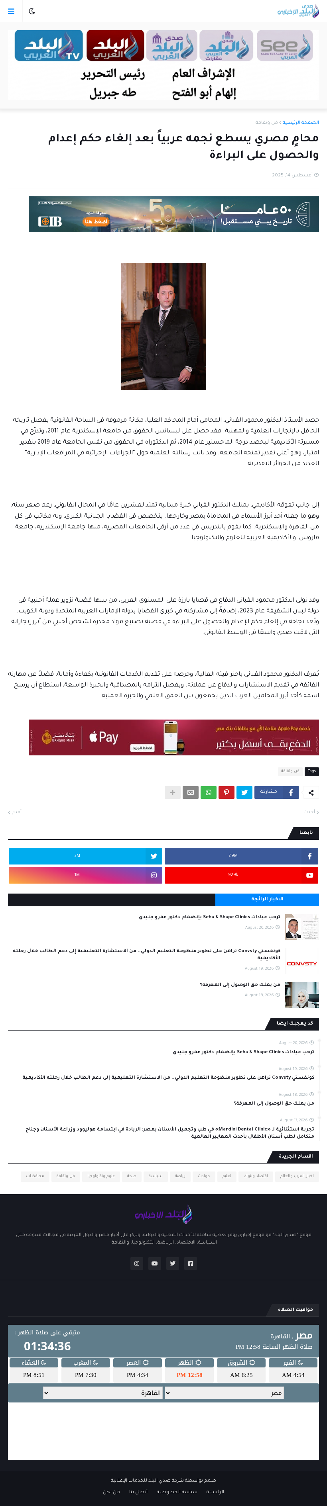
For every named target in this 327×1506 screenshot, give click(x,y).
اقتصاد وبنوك (256, 1176)
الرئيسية (215, 1492)
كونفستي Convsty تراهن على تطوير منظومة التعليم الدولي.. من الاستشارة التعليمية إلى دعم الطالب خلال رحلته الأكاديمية (146, 955)
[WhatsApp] (209, 792)
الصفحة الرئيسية (301, 123)
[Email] (191, 792)
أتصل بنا (138, 1492)
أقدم (17, 812)
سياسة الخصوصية (177, 1492)
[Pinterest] (226, 792)
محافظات (35, 1176)
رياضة (180, 1176)
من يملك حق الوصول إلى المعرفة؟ (240, 985)
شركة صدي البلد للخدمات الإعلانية (147, 1481)
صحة (131, 1176)
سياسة (156, 1176)
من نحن (111, 1492)
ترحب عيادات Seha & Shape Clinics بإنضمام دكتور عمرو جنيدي (209, 917)
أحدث (309, 812)
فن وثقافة (267, 123)
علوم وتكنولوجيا (101, 1176)
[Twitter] (244, 792)
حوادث (204, 1176)
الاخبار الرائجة (267, 899)
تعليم (227, 1176)
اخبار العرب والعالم (297, 1176)
